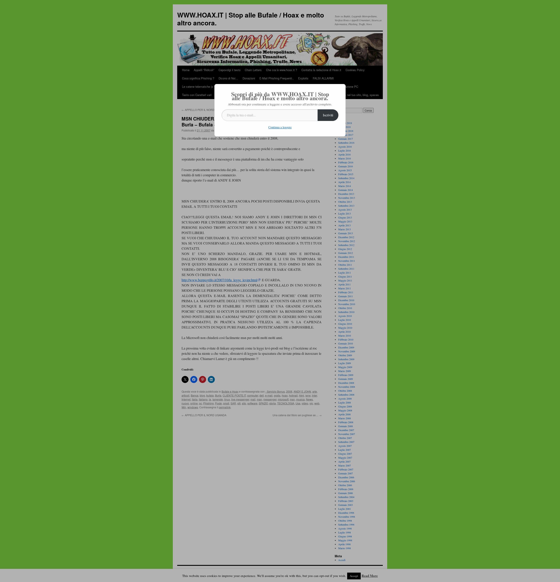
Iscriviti (328, 115)
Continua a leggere (280, 127)
